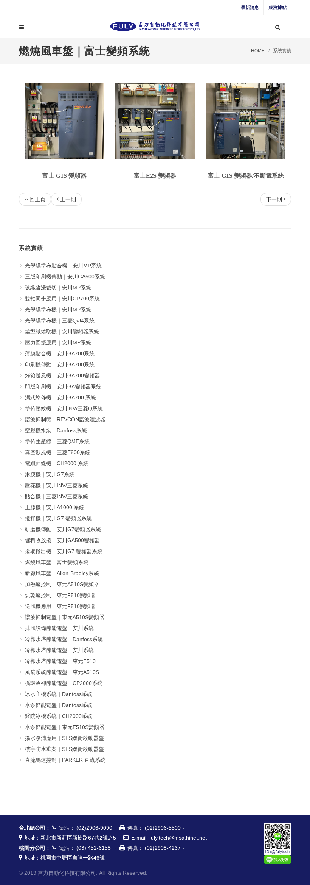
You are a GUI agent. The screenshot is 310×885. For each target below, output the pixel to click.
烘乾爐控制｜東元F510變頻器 (60, 595)
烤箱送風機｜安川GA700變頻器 (62, 375)
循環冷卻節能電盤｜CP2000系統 (63, 683)
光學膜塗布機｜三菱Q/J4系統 (60, 320)
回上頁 (37, 199)
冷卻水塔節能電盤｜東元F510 (60, 661)
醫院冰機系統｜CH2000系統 (58, 716)
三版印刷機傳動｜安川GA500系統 (65, 277)
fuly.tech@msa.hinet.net (178, 838)
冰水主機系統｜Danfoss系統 (58, 694)
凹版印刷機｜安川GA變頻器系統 (63, 386)
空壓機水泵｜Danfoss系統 (56, 430)
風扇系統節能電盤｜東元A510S (62, 672)
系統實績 (282, 50)
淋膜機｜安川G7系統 (49, 474)
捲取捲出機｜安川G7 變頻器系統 (63, 551)
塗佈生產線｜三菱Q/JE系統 (57, 441)
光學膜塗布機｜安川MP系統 (58, 309)
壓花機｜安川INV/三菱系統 (56, 485)
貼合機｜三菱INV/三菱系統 (56, 496)
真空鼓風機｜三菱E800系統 (57, 452)
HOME (258, 50)
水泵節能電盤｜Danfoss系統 (58, 705)
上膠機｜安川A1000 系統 (54, 507)
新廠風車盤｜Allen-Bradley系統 (62, 573)
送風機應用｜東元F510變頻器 (60, 606)
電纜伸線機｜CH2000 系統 (56, 463)
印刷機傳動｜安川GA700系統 (60, 364)
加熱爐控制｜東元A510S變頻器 (62, 584)
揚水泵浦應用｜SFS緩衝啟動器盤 (64, 738)
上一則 (68, 199)
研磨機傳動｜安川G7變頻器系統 (63, 529)
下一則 (274, 199)
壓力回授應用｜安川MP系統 (58, 342)
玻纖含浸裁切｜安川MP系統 (58, 288)
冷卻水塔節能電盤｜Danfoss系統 (64, 639)
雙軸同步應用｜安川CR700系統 (62, 299)
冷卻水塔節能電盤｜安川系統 (59, 650)
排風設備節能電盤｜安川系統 (59, 628)
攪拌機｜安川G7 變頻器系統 (58, 518)
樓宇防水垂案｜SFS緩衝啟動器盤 (64, 749)
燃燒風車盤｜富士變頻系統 (56, 562)
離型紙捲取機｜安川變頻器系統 (62, 331)
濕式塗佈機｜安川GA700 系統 (60, 397)
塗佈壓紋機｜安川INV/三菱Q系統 (64, 408)
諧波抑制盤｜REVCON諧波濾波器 (65, 419)
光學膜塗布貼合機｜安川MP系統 (63, 266)
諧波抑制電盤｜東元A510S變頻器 (64, 617)
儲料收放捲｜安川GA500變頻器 (62, 540)
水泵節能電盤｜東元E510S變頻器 (64, 727)
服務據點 (277, 7)
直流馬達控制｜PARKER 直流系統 (65, 760)
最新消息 (250, 7)
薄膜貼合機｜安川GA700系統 (60, 353)
